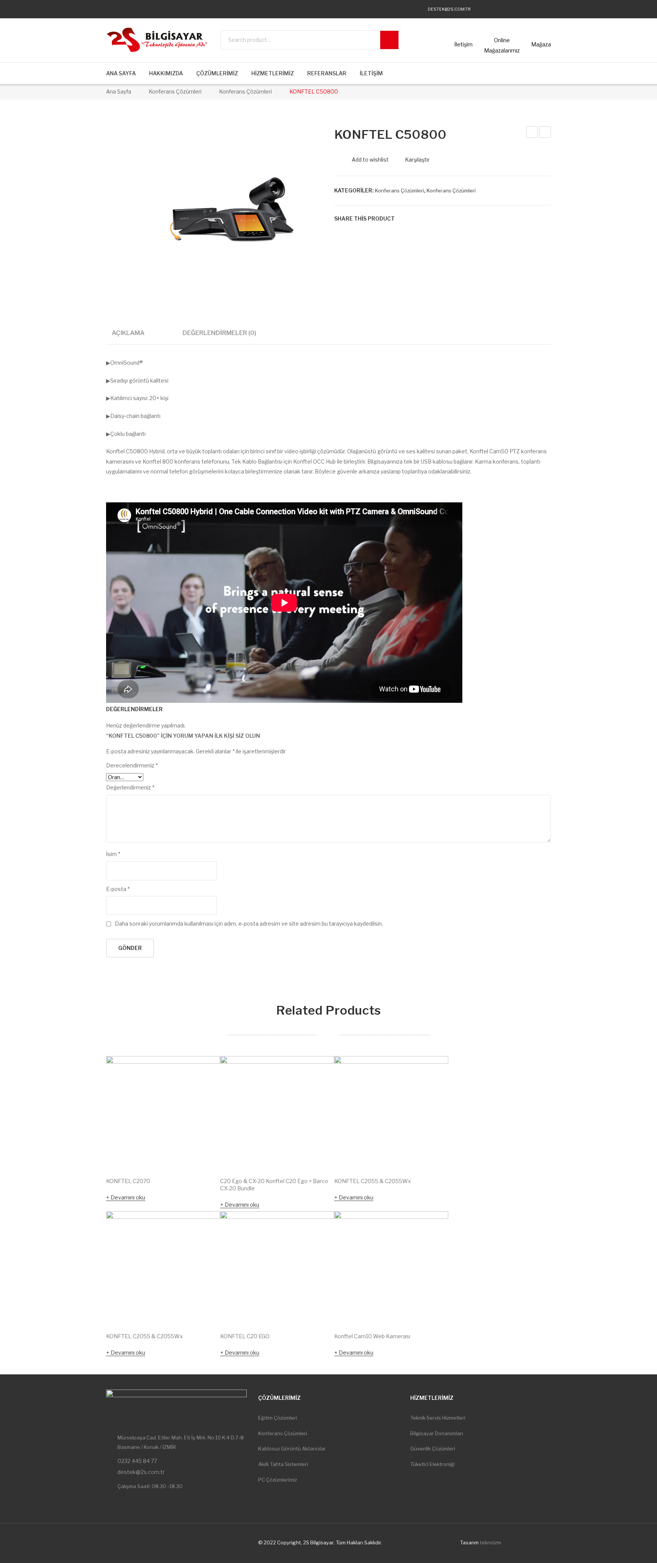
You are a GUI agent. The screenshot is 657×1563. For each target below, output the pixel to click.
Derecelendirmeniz (132, 765)
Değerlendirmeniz (130, 787)
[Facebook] (489, 9)
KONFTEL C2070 (128, 1181)
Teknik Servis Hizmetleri (437, 1418)
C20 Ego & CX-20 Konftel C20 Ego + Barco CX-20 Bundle (274, 1184)
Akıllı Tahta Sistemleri (283, 1464)
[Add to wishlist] (204, 1072)
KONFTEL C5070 (532, 133)
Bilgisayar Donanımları (436, 1433)
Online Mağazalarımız (502, 45)
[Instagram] (518, 9)
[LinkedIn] (449, 218)
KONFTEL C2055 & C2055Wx (372, 1181)
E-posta (118, 889)
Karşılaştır (417, 159)
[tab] (128, 336)
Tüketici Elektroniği (432, 1464)
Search (389, 40)
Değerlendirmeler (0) (219, 333)
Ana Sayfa (118, 91)
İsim (113, 854)
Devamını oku (128, 1197)
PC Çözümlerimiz (277, 1480)
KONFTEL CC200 (545, 133)
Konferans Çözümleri (175, 91)
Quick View (204, 1154)
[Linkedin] (532, 9)
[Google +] (438, 218)
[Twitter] (504, 9)
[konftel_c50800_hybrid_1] (232, 207)
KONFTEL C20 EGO (245, 1336)
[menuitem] (121, 73)
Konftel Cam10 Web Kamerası (372, 1336)
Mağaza (541, 44)
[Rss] (547, 9)
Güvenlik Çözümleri (432, 1448)
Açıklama (128, 333)
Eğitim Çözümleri (277, 1418)
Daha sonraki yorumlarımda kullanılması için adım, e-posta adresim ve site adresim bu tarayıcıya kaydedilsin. (249, 923)
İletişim (463, 44)
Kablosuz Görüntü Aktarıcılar (292, 1448)
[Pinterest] (426, 218)
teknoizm (490, 1542)
